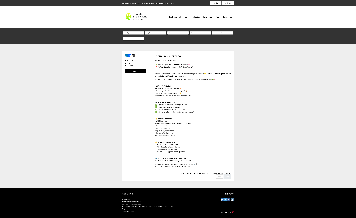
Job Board (173, 17)
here (209, 173)
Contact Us (227, 17)
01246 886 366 (135, 3)
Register (228, 3)
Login (216, 3)
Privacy (132, 212)
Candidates (195, 17)
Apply (135, 71)
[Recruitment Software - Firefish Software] (227, 212)
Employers (207, 17)
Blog (217, 17)
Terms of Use (125, 212)
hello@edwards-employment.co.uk (161, 3)
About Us (183, 17)
